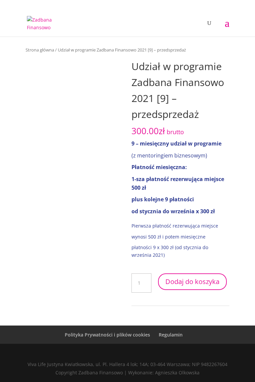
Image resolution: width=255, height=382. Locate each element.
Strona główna (40, 50)
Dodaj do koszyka (192, 281)
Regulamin (171, 335)
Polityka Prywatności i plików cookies (107, 335)
